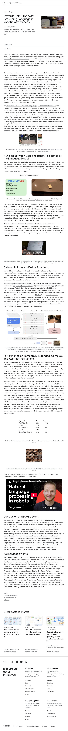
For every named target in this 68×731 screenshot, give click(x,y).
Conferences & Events (10, 595)
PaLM (57, 362)
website (43, 549)
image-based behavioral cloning (20, 284)
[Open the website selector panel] (21, 3)
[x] (12, 662)
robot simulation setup (12, 131)
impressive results (10, 77)
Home (5, 12)
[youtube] (21, 662)
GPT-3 (60, 89)
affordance (8, 167)
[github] (26, 662)
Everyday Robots (51, 108)
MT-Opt (38, 295)
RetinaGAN (49, 299)
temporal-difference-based (22, 286)
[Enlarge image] (62, 27)
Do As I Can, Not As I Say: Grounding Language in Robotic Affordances (31, 106)
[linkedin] (17, 662)
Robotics (6, 600)
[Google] (6, 726)
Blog (10, 12)
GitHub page (32, 549)
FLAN (51, 93)
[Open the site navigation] (4, 2)
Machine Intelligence (10, 597)
